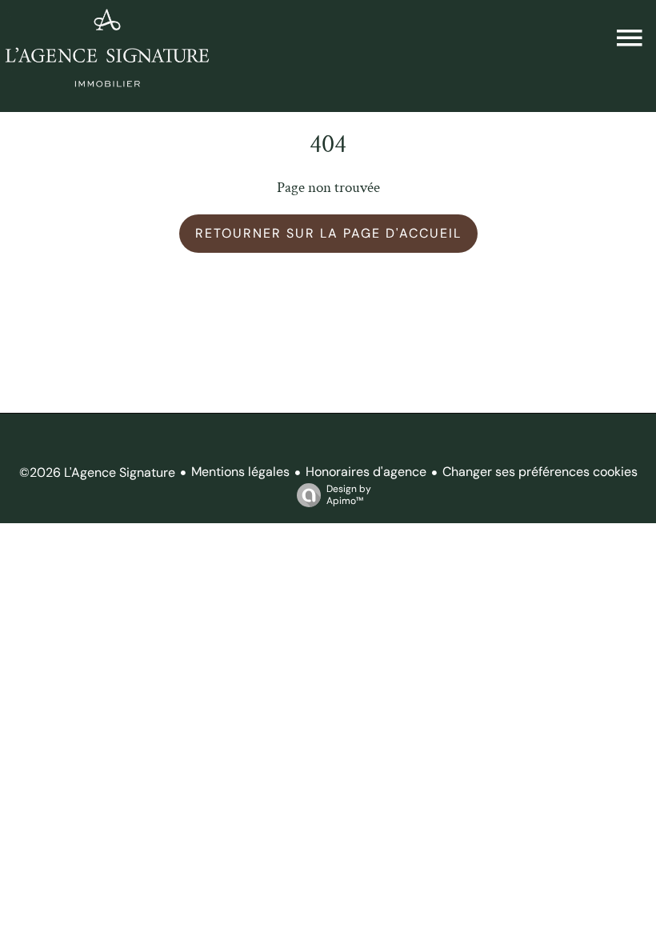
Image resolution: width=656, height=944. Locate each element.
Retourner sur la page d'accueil (328, 233)
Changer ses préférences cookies (540, 471)
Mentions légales (240, 471)
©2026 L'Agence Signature (97, 472)
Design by (348, 494)
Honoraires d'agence (366, 471)
